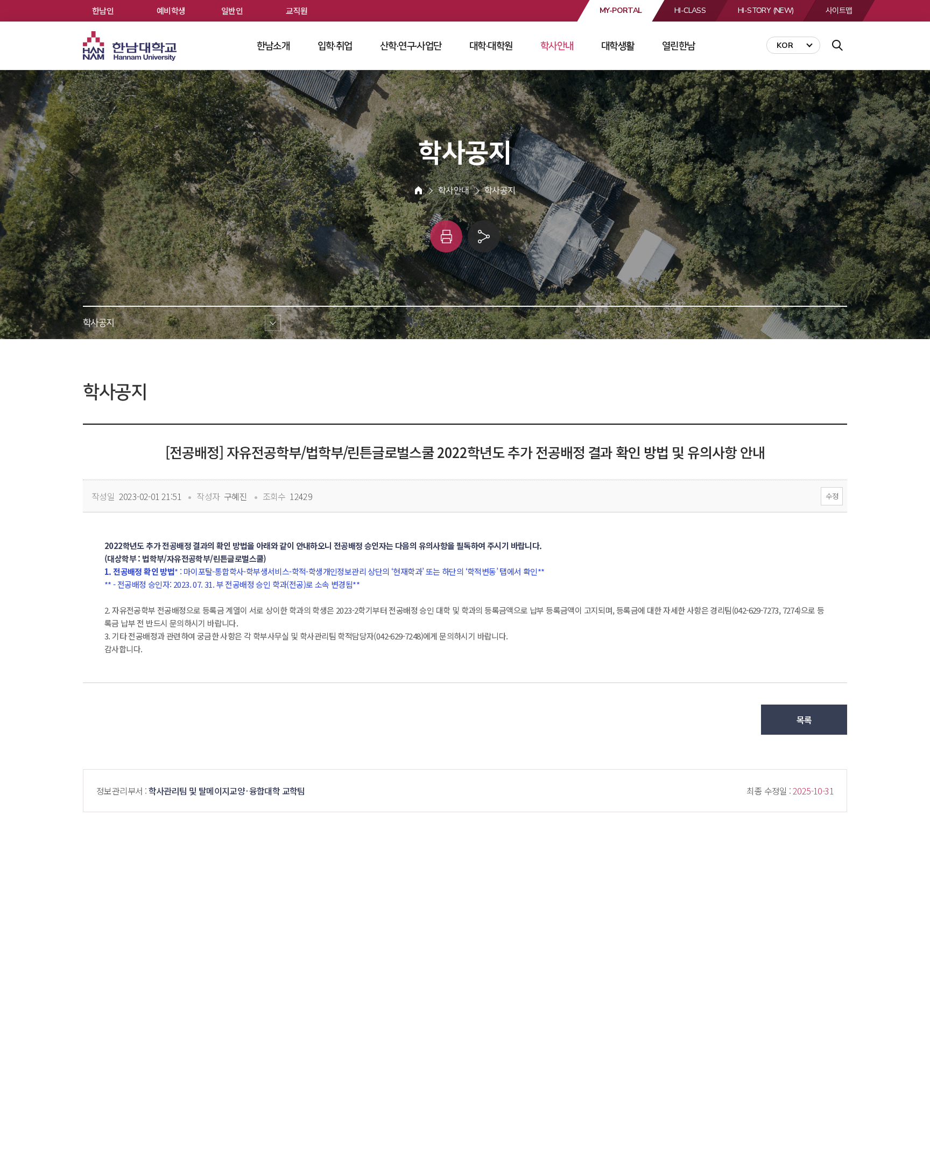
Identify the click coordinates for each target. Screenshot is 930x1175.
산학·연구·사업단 (411, 45)
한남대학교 (131, 46)
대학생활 (618, 45)
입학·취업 (335, 45)
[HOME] (418, 190)
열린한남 (678, 45)
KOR (785, 45)
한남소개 (273, 45)
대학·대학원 (490, 45)
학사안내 (557, 45)
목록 (804, 719)
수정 (832, 496)
